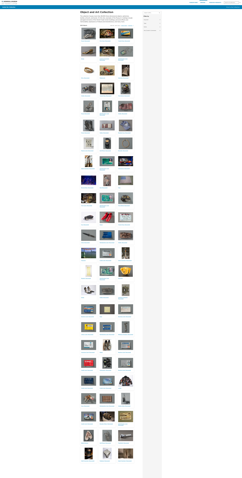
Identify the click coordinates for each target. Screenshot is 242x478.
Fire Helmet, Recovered (124, 95)
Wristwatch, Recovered (105, 370)
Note (101, 316)
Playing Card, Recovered (87, 150)
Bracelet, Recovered (123, 150)
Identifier (130, 25)
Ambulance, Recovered (124, 168)
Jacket (119, 388)
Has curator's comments (150, 30)
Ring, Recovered (85, 78)
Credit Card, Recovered (105, 260)
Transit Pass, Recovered (124, 41)
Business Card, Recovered (124, 316)
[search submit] (159, 13)
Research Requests (215, 2)
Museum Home (193, 2)
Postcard (83, 260)
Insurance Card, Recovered (88, 352)
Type (145, 23)
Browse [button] (202, 2)
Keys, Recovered (85, 406)
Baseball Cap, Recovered (124, 132)
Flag (119, 187)
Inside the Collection (8, 7)
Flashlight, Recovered (123, 443)
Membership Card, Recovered (107, 242)
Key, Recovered (85, 224)
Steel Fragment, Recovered (88, 168)
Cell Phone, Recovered (105, 150)
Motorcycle (102, 78)
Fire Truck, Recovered (105, 41)
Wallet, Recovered (85, 95)
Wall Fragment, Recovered (87, 461)
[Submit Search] (240, 2)
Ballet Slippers (84, 443)
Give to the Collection (233, 7)
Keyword (146, 19)
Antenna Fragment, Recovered (104, 59)
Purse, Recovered (85, 41)
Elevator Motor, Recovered (106, 423)
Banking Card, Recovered (87, 316)
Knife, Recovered (85, 242)
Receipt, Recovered (86, 278)
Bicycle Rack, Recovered (87, 187)
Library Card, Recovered (87, 334)
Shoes (82, 58)
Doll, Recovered (103, 187)
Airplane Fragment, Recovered (123, 298)
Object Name (124, 25)
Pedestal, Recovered (105, 461)
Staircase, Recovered (123, 78)
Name (145, 27)
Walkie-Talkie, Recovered (124, 406)
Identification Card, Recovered (123, 59)
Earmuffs (120, 278)
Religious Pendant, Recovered (125, 334)
